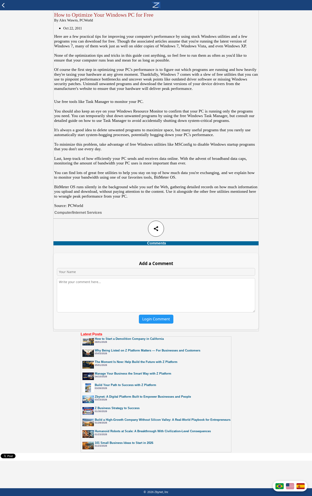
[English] (290, 486)
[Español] (300, 486)
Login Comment (156, 319)
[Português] (279, 486)
